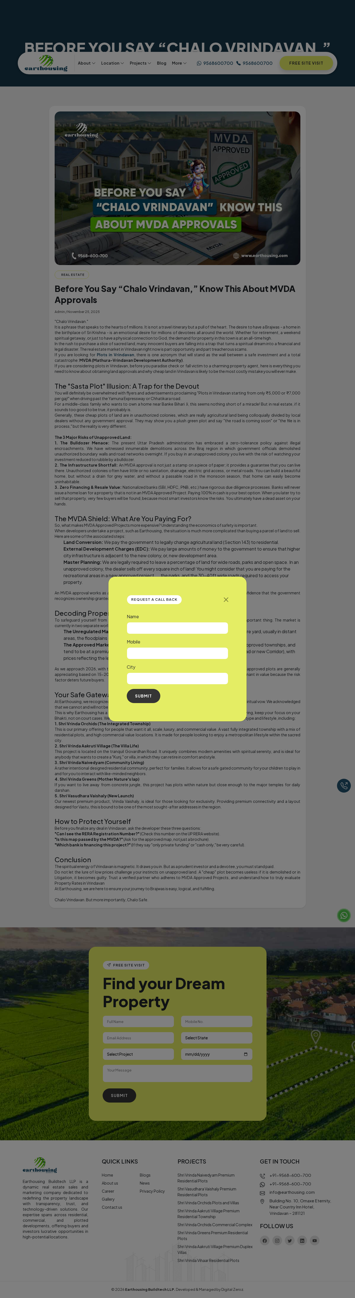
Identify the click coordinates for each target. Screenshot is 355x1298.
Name (133, 616)
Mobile (133, 642)
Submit (143, 695)
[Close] (226, 599)
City (131, 667)
